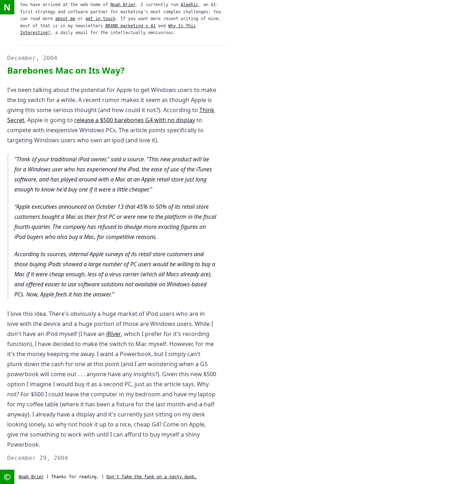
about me (65, 18)
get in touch (100, 18)
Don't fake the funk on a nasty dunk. (152, 476)
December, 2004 (32, 58)
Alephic (189, 4)
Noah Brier (123, 4)
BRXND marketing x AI (130, 25)
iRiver (113, 334)
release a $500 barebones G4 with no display (134, 120)
